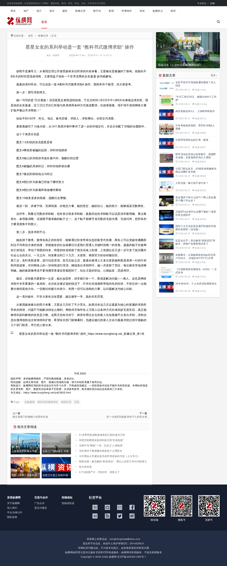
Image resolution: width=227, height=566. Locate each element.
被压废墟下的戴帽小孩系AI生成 (30, 416)
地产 (26, 10)
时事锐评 (127, 10)
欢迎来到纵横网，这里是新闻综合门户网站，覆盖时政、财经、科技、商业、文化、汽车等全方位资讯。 (57, 3)
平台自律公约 (14, 512)
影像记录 (80, 10)
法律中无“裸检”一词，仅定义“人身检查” (101, 445)
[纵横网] (19, 22)
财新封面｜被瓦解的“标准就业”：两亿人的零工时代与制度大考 (111, 463)
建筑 (65, 10)
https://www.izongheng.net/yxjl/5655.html (47, 392)
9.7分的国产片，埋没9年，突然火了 (99, 472)
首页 (30, 35)
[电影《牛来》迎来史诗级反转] (25, 467)
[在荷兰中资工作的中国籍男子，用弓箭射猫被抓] (56, 467)
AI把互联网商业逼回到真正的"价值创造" (101, 440)
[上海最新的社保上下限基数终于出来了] (25, 443)
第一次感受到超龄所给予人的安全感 (126, 416)
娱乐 (52, 10)
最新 (44, 22)
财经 (173, 10)
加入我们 (12, 507)
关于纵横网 (13, 503)
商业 (13, 10)
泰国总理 (66, 402)
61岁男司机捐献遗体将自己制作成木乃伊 (102, 434)
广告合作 (39, 503)
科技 (142, 10)
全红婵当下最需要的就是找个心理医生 (100, 450)
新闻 (111, 10)
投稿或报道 (68, 503)
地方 (39, 10)
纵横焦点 (158, 10)
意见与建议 (40, 507)
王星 (76, 402)
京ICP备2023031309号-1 (131, 556)
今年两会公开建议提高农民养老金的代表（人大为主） (109, 456)
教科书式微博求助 (48, 402)
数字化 (97, 10)
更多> (214, 75)
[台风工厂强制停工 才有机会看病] (56, 443)
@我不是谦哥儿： (27, 71)
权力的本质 (85, 466)
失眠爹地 (29, 402)
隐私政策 (12, 517)
